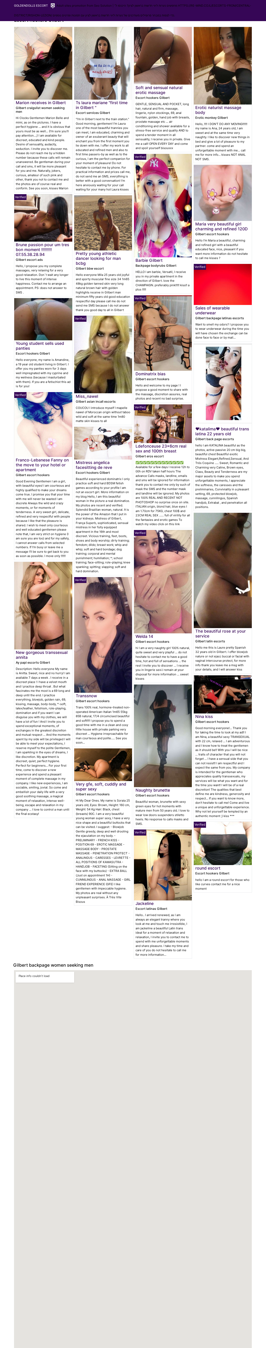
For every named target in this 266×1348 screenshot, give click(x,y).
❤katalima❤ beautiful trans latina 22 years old (222, 431)
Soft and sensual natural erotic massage (159, 90)
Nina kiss (204, 716)
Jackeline (145, 903)
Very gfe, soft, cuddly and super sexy (101, 786)
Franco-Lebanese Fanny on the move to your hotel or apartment (42, 465)
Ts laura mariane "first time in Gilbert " (102, 105)
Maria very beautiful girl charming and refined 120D (221, 226)
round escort (207, 868)
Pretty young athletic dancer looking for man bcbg (98, 258)
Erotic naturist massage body (218, 110)
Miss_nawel (87, 396)
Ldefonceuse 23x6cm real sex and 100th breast (161, 448)
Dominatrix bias (151, 373)
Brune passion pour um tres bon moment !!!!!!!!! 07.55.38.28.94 (42, 249)
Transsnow (86, 695)
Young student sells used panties (40, 346)
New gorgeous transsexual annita (42, 655)
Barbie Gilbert (149, 260)
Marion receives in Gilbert (41, 102)
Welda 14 (144, 636)
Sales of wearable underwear (212, 310)
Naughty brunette (153, 790)
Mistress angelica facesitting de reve (94, 465)
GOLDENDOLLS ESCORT (31, 5)
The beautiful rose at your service (220, 633)
